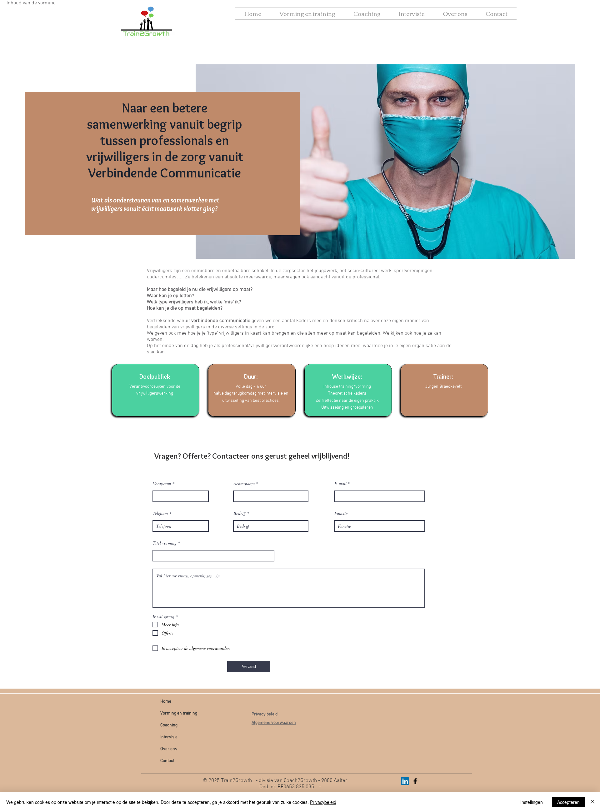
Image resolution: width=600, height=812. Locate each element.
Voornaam (162, 483)
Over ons (168, 749)
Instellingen (531, 802)
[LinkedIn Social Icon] (405, 781)
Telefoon (160, 513)
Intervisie (169, 737)
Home (165, 701)
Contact (167, 761)
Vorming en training (178, 713)
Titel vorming (165, 543)
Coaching (169, 725)
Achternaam (244, 483)
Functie (341, 513)
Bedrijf (239, 513)
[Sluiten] (592, 802)
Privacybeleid (323, 802)
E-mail (340, 483)
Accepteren (568, 802)
